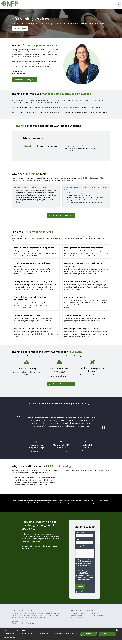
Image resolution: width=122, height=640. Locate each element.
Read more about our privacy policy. (13, 635)
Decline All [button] (107, 634)
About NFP (15, 610)
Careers (26, 610)
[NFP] (10, 4)
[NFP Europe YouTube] (16, 623)
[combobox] (117, 630)
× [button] (119, 630)
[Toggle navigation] (119, 4)
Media (21, 610)
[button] (40, 637)
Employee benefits (76, 615)
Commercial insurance (78, 613)
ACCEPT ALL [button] (88, 634)
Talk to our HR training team (24, 79)
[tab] (36, 447)
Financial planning (97, 615)
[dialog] (61, 634)
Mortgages (95, 613)
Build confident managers (33, 138)
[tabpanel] (61, 148)
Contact (33, 610)
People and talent (76, 618)
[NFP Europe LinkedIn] (13, 623)
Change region (31, 623)
